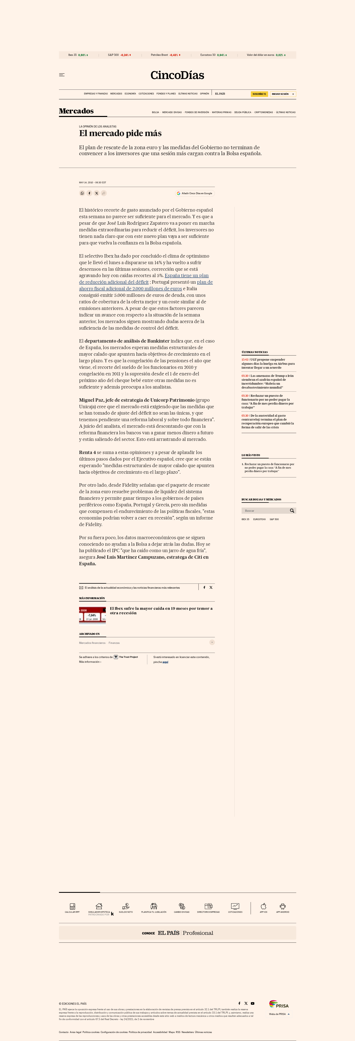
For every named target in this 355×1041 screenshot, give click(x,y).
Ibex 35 (72, 55)
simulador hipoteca (99, 912)
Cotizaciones (146, 93)
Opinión (204, 93)
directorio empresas (208, 912)
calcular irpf (72, 912)
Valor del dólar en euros (260, 55)
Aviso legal (75, 1032)
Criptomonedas (264, 112)
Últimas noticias (187, 93)
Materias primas (221, 112)
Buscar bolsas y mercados (261, 499)
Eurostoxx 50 (208, 55)
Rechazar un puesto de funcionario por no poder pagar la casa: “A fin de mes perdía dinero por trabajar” (268, 401)
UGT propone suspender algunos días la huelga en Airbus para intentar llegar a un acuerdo (268, 363)
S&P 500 (113, 55)
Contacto (64, 1032)
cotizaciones (235, 912)
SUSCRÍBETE (259, 94)
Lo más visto (251, 455)
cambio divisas (181, 912)
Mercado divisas (172, 112)
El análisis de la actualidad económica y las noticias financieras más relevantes (132, 587)
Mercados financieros (92, 642)
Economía (130, 93)
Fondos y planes (166, 93)
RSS (178, 1032)
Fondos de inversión (197, 112)
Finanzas (114, 642)
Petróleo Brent (159, 55)
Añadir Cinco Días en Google (197, 193)
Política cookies (91, 1032)
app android (282, 912)
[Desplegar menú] (62, 74)
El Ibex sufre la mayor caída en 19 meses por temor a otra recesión (161, 611)
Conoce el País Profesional (177, 933)
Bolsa (155, 112)
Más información (89, 661)
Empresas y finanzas (96, 93)
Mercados (116, 93)
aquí (165, 662)
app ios (263, 912)
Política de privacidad (140, 1032)
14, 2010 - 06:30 (92, 182)
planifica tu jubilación (153, 912)
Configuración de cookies (114, 1032)
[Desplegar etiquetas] (212, 642)
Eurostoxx (259, 519)
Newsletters (188, 1032)
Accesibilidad (160, 1032)
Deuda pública (242, 112)
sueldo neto (126, 912)
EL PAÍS (218, 92)
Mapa (172, 1032)
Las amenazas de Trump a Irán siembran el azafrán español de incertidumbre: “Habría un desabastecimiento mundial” (268, 381)
